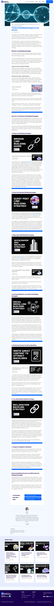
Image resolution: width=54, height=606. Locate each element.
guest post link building (36, 213)
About (40, 1)
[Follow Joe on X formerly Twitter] (26, 524)
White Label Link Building (26, 595)
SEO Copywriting (24, 597)
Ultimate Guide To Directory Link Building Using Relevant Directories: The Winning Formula (17, 531)
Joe (12, 32)
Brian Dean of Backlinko (20, 257)
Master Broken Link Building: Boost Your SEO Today (42, 554)
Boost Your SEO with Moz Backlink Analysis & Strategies (27, 554)
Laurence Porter (40, 557)
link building (22, 37)
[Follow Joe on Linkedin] (28, 524)
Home (27, 1)
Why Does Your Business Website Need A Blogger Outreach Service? (11, 577)
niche (39, 54)
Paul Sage (8, 579)
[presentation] (11, 546)
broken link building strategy (26, 161)
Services (23, 593)
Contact (43, 1)
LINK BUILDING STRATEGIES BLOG (17, 26)
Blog (33, 597)
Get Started (49, 1)
